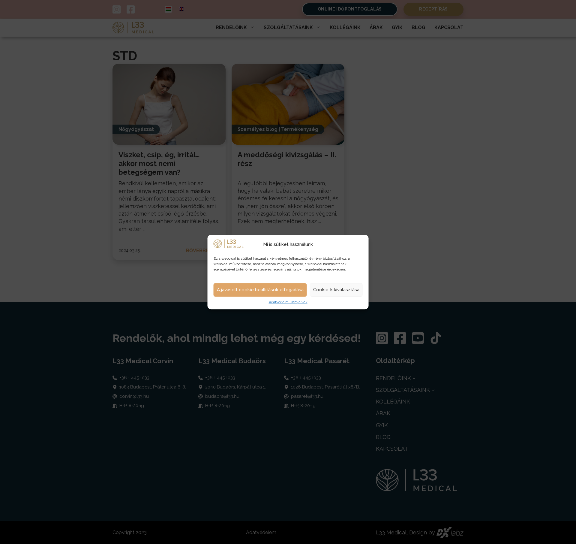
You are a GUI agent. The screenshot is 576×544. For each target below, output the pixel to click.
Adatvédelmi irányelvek (288, 302)
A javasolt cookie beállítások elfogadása (260, 290)
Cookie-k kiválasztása (336, 290)
